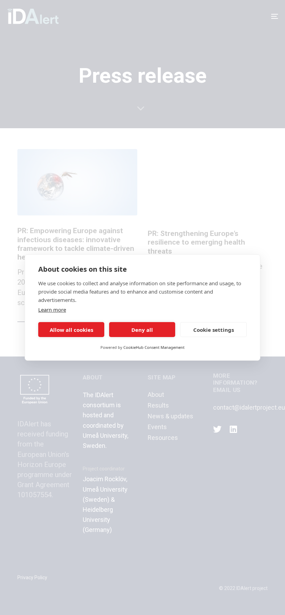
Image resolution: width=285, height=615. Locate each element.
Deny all (142, 329)
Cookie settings (213, 329)
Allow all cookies (71, 329)
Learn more (52, 309)
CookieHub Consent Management (154, 347)
